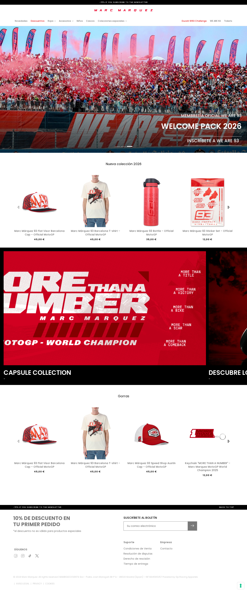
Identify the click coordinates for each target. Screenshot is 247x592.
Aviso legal (22, 583)
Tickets (228, 20)
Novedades (21, 20)
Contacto (166, 548)
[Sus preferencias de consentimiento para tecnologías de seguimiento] (240, 585)
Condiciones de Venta (138, 548)
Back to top (226, 507)
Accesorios (65, 20)
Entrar (203, 7)
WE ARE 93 (215, 20)
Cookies (50, 583)
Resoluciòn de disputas (138, 553)
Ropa (50, 20)
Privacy (37, 583)
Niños (80, 20)
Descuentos (37, 20)
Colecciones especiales (111, 20)
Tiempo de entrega (136, 564)
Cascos (90, 20)
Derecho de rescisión (137, 559)
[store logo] (123, 10)
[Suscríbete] (192, 526)
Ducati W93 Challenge (194, 20)
